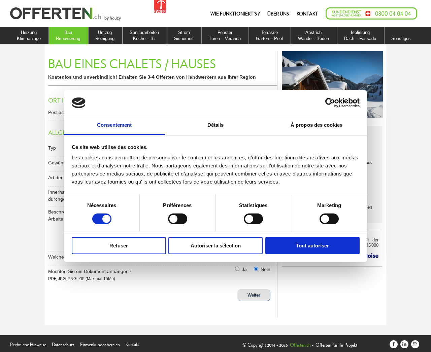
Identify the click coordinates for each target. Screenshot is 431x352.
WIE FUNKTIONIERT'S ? (235, 13)
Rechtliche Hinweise (28, 344)
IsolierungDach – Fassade (360, 35)
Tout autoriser (312, 245)
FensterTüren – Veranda (225, 35)
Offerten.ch (300, 344)
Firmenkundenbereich (100, 344)
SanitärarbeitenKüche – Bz (144, 35)
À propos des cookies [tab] (316, 125)
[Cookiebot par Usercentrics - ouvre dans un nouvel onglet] (330, 103)
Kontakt (132, 344)
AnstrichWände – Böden (313, 35)
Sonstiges (401, 38)
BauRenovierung (68, 35)
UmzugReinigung (104, 35)
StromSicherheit (184, 35)
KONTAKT (307, 13)
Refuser (118, 245)
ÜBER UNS (278, 13)
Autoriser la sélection (216, 245)
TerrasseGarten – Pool (269, 35)
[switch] (177, 218)
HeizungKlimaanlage (29, 35)
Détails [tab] (215, 125)
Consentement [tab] (114, 125)
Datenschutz (63, 344)
